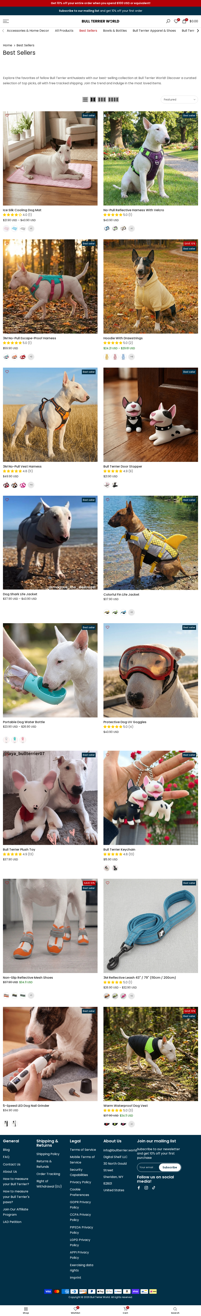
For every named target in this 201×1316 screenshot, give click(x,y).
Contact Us (11, 1164)
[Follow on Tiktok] (153, 1187)
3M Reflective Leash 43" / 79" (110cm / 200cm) (139, 977)
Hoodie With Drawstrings (123, 338)
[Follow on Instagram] (146, 1187)
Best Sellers (88, 30)
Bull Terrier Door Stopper (122, 466)
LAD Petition (12, 1222)
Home (7, 45)
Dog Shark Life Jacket (20, 594)
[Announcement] (100, 3)
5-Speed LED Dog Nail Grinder (26, 1105)
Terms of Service (83, 1149)
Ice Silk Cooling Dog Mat (22, 210)
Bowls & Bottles (115, 30)
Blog (6, 1149)
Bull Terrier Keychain (119, 849)
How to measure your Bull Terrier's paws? (16, 1196)
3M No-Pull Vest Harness (22, 466)
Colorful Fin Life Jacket (121, 594)
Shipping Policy (48, 1154)
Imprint (75, 1277)
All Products (64, 30)
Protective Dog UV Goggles (124, 722)
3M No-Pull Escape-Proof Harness (29, 338)
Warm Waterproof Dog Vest (125, 1105)
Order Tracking (48, 1174)
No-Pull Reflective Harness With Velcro (133, 210)
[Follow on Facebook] (139, 1187)
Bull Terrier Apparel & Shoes (154, 30)
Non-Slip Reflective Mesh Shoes (28, 977)
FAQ (6, 1157)
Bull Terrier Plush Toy (19, 849)
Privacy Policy (80, 1182)
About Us (10, 1171)
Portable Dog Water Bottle (24, 722)
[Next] (197, 31)
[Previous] (3, 31)
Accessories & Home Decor (28, 30)
